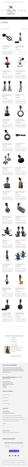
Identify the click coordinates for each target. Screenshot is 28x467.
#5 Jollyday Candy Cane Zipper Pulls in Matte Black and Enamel (7, 288)
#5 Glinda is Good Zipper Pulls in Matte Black (6, 120)
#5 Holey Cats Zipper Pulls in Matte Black (20, 241)
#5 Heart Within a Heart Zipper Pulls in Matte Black (7, 217)
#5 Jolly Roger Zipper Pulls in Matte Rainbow (20, 265)
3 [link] (13, 326)
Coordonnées (24, 464)
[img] (14, 339)
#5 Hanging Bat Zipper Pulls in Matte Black (7, 168)
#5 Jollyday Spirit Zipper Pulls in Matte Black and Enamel (19, 313)
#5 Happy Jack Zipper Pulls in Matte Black (20, 168)
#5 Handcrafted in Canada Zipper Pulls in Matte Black (7, 144)
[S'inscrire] (21, 446)
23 (12, 329)
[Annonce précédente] (2, 2)
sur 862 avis (14, 341)
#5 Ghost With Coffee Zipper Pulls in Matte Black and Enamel (7, 95)
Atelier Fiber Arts (9, 460)
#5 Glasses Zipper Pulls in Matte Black (20, 95)
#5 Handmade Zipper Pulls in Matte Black (20, 144)
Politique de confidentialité (21, 462)
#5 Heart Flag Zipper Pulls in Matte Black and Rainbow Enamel (20, 192)
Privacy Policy (5, 400)
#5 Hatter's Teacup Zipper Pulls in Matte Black (6, 192)
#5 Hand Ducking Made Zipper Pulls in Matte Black (20, 120)
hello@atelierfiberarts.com (9, 413)
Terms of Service (6, 403)
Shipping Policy (6, 394)
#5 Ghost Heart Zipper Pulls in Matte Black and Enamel (20, 71)
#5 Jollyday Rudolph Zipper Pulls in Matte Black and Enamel (20, 288)
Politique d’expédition (16, 464)
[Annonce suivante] (25, 2)
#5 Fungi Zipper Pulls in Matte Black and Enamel (6, 71)
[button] (2, 10)
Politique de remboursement (10, 462)
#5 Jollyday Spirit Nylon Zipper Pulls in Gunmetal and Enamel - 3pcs (6, 313)
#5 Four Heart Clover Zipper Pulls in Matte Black (7, 46)
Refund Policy (5, 397)
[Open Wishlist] (22, 10)
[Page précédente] (3, 326)
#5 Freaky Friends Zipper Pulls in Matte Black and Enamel (19, 46)
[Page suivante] (15, 329)
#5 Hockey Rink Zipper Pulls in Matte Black (20, 217)
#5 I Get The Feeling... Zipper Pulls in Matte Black (7, 265)
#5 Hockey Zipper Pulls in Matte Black (6, 241)
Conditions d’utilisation (7, 464)
